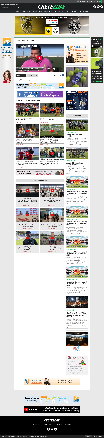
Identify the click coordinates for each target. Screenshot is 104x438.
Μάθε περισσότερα (97, 436)
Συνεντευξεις (20, 75)
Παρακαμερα (52, 198)
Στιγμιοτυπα (19, 118)
